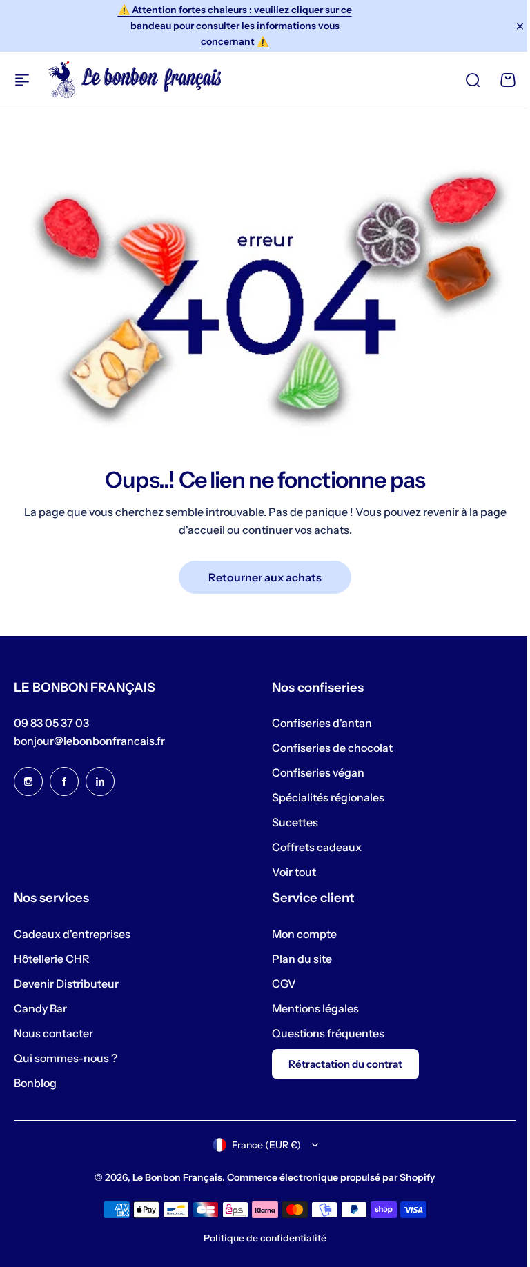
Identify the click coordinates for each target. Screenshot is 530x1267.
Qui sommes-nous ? (65, 1058)
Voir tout (289, 872)
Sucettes (290, 822)
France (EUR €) (260, 1145)
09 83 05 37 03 (51, 723)
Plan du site (297, 959)
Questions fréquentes (323, 1033)
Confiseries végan (313, 772)
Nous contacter (53, 1033)
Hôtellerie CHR (52, 959)
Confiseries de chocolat (327, 748)
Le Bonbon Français (172, 1177)
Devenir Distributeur (66, 983)
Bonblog (35, 1083)
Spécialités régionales (323, 797)
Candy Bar (40, 1008)
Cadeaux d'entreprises (72, 934)
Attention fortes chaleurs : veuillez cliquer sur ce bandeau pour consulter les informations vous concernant (235, 25)
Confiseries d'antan (317, 723)
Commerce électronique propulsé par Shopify (326, 1177)
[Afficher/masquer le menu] (22, 80)
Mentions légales (310, 1008)
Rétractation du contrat (341, 1063)
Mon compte (299, 934)
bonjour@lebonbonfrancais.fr (89, 741)
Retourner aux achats (265, 577)
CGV (279, 983)
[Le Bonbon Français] (134, 79)
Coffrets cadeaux (312, 847)
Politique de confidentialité (260, 1238)
